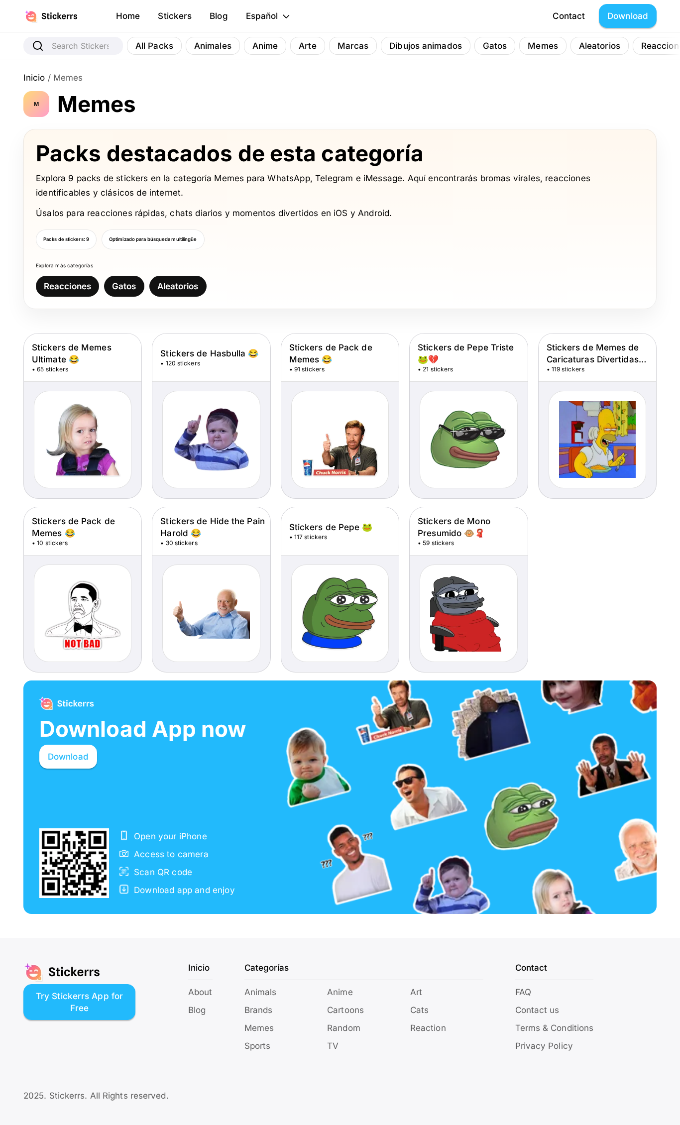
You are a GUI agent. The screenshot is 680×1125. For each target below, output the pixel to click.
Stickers (175, 16)
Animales (212, 46)
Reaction (428, 1028)
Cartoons (345, 1010)
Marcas (353, 46)
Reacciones (67, 286)
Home (128, 16)
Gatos (495, 46)
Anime (265, 46)
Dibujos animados (425, 46)
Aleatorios (599, 46)
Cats (419, 1010)
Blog (218, 16)
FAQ (523, 992)
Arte (307, 46)
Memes (543, 46)
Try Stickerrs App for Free (79, 1002)
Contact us (537, 1010)
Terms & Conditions (554, 1028)
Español (262, 16)
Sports (257, 1046)
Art (416, 992)
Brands (258, 1010)
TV (333, 1046)
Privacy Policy (544, 1046)
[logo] (61, 16)
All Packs (154, 46)
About (200, 992)
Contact (569, 16)
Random (343, 1028)
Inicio (34, 78)
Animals (260, 992)
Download (627, 16)
